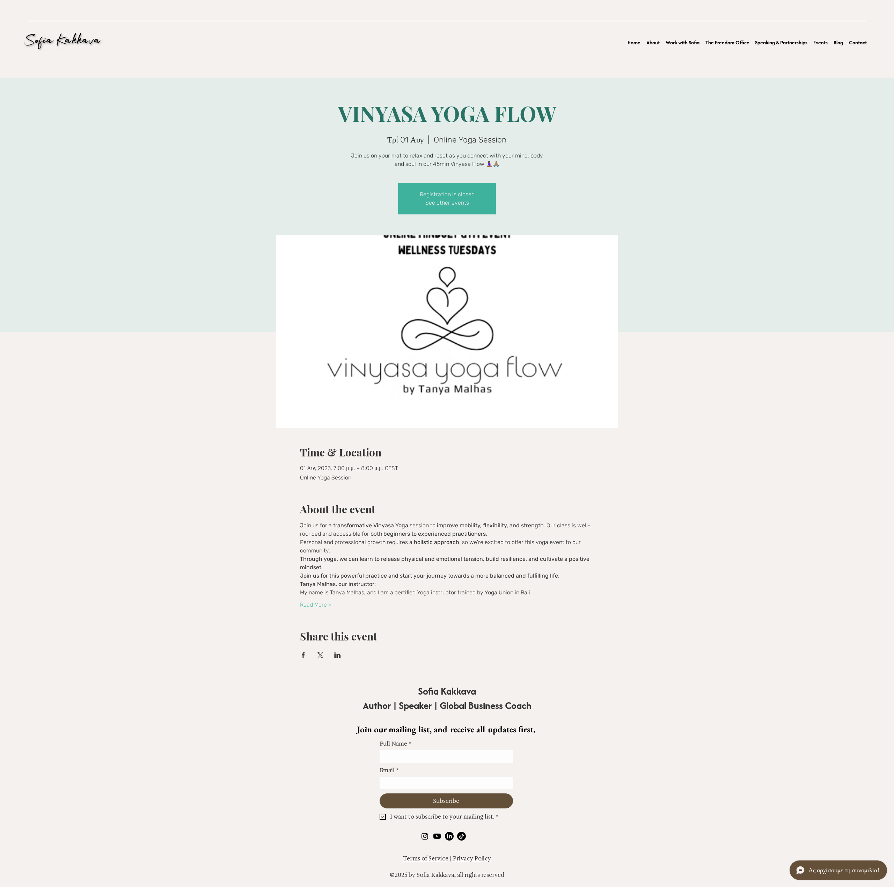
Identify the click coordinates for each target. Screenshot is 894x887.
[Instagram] (424, 836)
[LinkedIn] (449, 836)
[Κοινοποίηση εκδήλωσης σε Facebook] (303, 655)
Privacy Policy (472, 858)
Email (389, 770)
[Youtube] (437, 836)
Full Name (395, 743)
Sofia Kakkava (447, 691)
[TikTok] (461, 836)
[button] (683, 42)
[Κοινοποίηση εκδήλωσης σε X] (320, 655)
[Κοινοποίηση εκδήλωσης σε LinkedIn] (337, 655)
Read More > (315, 604)
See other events (447, 202)
